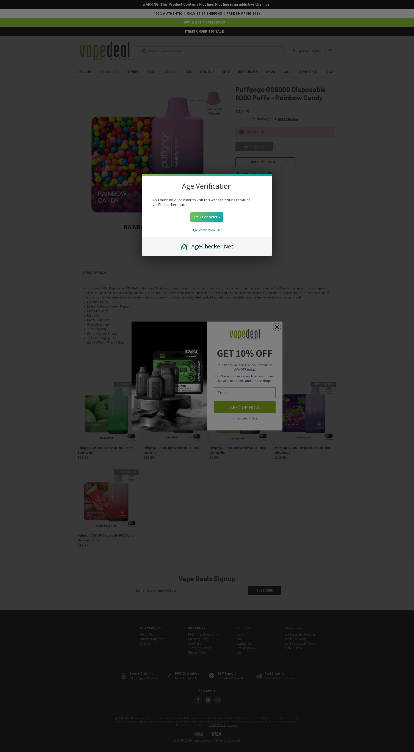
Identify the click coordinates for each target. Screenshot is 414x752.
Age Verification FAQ (207, 230)
